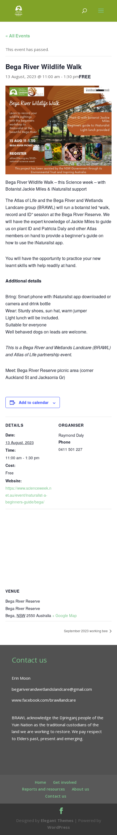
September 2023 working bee (86, 630)
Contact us (55, 796)
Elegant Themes (57, 820)
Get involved (64, 782)
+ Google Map (64, 615)
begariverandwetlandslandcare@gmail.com (52, 689)
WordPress (58, 827)
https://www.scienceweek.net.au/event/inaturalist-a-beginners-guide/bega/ (28, 495)
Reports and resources (43, 789)
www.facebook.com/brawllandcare (44, 700)
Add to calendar (33, 402)
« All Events (17, 36)
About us (80, 789)
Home (40, 782)
